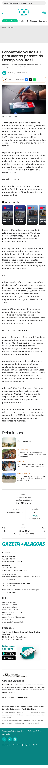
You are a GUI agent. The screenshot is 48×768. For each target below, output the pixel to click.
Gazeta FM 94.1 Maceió (10, 610)
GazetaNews (6, 619)
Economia (43, 21)
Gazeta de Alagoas (9, 602)
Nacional (11, 27)
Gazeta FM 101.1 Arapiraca (12, 612)
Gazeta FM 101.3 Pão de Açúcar (14, 617)
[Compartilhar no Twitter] (30, 79)
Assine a (10, 21)
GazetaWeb (6, 615)
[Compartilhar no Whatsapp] (34, 79)
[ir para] (28, 652)
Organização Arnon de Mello (13, 622)
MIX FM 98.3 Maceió (9, 605)
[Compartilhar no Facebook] (26, 79)
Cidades (33, 21)
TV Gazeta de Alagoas (10, 607)
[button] (44, 12)
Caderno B (23, 21)
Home (4, 27)
